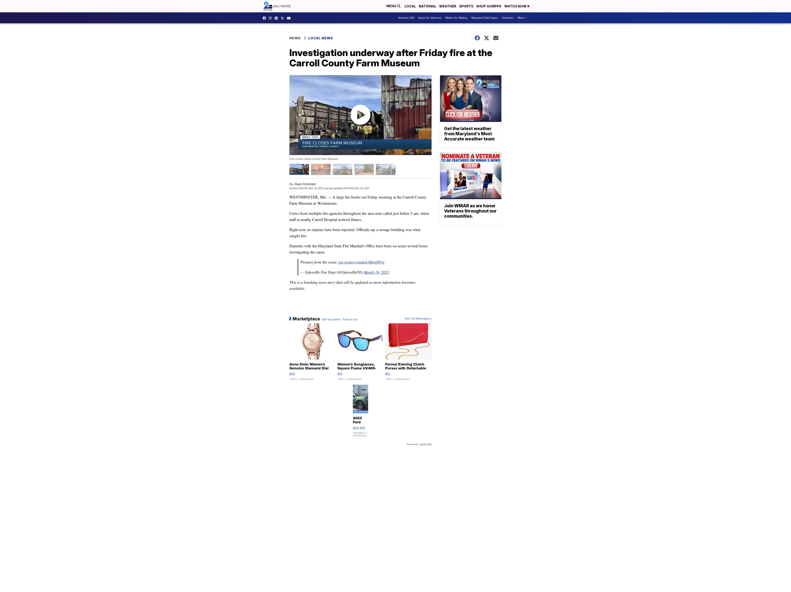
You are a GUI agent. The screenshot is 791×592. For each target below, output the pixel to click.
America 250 (406, 18)
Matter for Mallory (456, 18)
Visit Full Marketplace (418, 318)
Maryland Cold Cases (484, 18)
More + (522, 18)
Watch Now (515, 6)
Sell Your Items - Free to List (339, 319)
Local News (320, 38)
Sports (466, 6)
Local (410, 6)
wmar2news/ (265, 18)
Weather (447, 6)
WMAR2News (277, 18)
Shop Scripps (488, 6)
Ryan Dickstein (305, 184)
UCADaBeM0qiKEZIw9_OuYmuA (290, 18)
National (427, 6)
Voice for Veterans (430, 18)
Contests (507, 18)
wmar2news (271, 18)
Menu (391, 6)
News (295, 38)
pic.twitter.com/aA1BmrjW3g (362, 262)
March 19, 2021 (377, 272)
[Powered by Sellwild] (426, 444)
